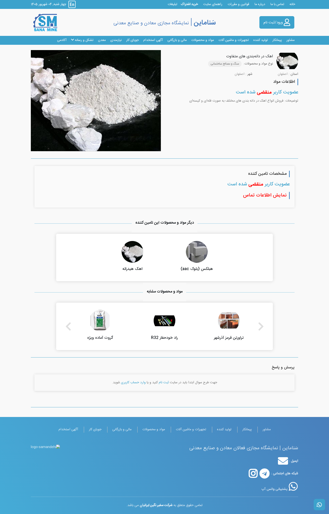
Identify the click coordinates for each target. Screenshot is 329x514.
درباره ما (260, 4)
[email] (283, 461)
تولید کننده (260, 40)
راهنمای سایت (212, 4)
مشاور (290, 40)
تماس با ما (277, 4)
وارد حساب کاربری (133, 382)
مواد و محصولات (202, 40)
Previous (68, 326)
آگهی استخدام (153, 40)
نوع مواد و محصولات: (258, 63)
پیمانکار (277, 40)
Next (261, 326)
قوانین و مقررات (238, 4)
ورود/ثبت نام (273, 23)
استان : (293, 74)
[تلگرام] (264, 473)
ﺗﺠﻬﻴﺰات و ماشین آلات (233, 40)
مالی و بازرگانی (177, 40)
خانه (292, 4)
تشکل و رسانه (83, 40)
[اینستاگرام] (253, 473)
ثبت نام (164, 382)
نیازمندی (116, 40)
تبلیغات (172, 4)
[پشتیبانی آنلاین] (293, 486)
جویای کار (132, 40)
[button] (40, 100)
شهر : (248, 74)
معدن (102, 40)
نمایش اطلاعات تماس (265, 195)
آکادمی (61, 40)
